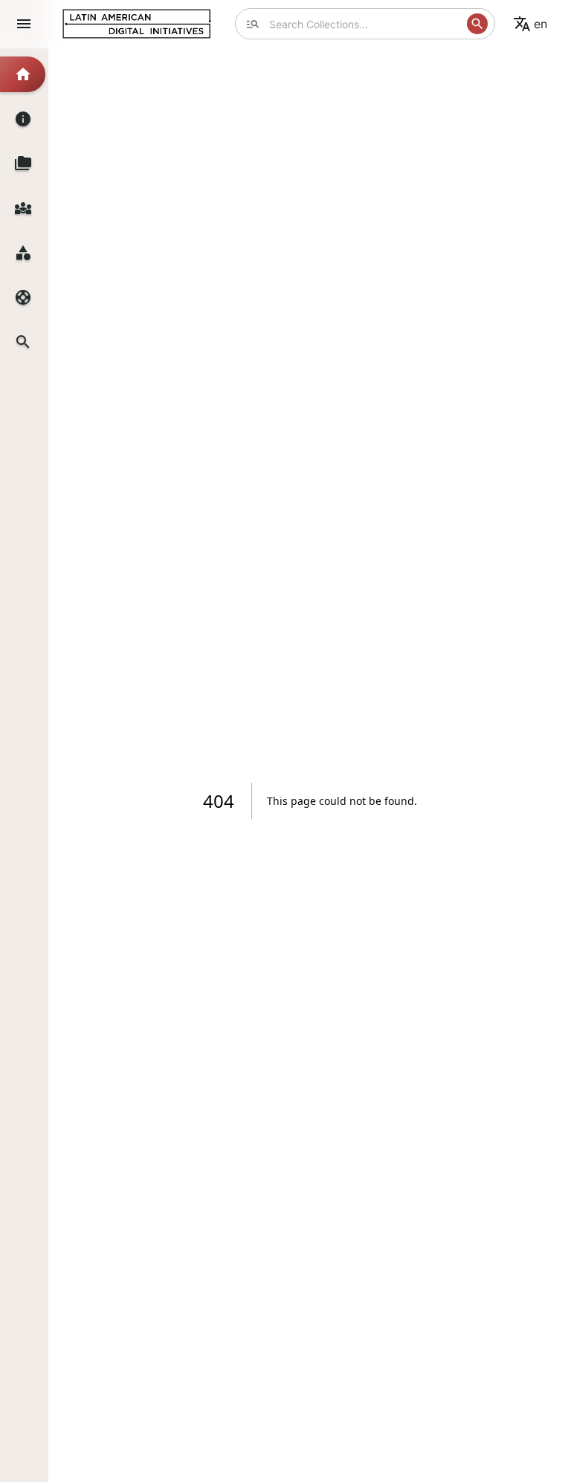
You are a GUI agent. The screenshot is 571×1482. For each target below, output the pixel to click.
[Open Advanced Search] (252, 23)
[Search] (477, 23)
